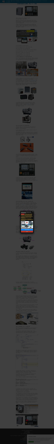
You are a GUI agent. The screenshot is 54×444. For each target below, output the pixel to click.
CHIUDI (27, 231)
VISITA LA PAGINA (27, 229)
